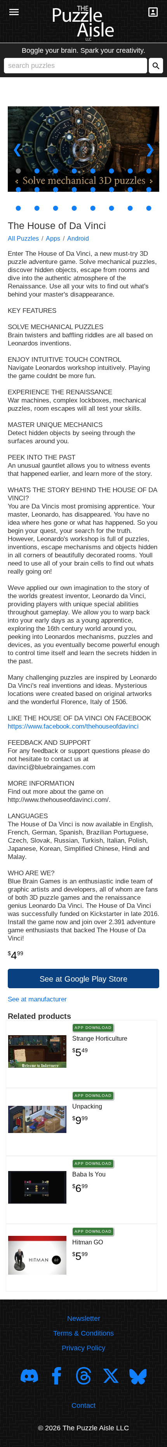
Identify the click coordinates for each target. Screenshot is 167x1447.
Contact (83, 1405)
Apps (53, 238)
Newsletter (83, 1318)
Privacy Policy (83, 1348)
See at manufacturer (37, 999)
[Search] (156, 65)
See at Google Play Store (83, 979)
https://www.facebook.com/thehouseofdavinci (73, 726)
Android (78, 238)
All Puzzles (23, 238)
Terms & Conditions (83, 1333)
